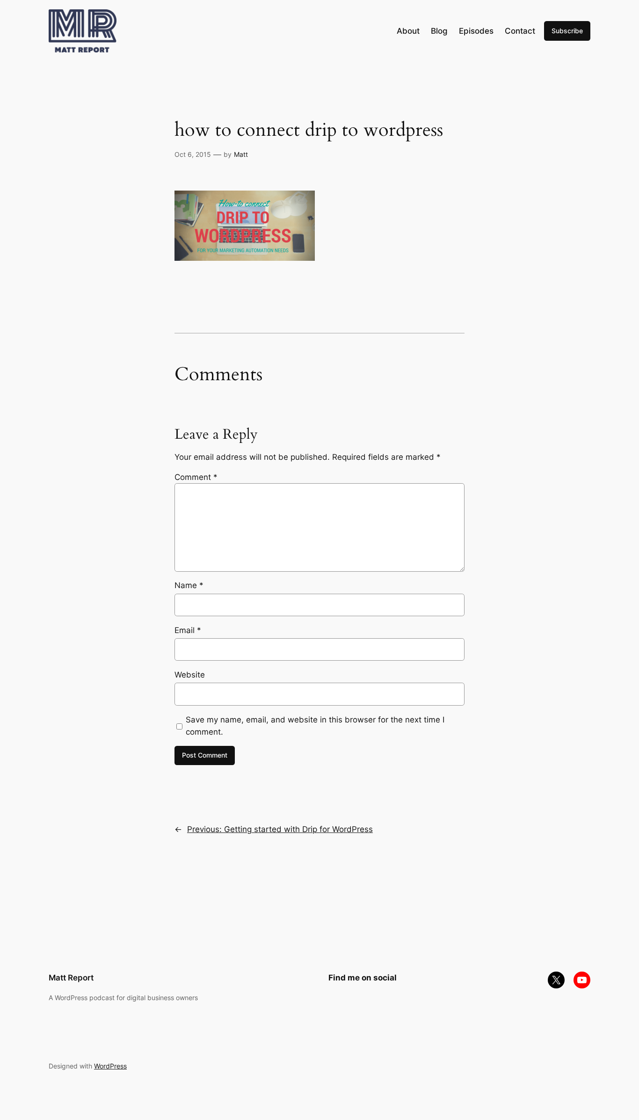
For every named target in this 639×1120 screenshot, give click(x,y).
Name (188, 585)
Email (187, 630)
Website (189, 674)
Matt (241, 154)
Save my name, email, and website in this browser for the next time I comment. (315, 726)
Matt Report (71, 977)
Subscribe (567, 31)
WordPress (110, 1066)
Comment (196, 477)
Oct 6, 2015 (192, 154)
